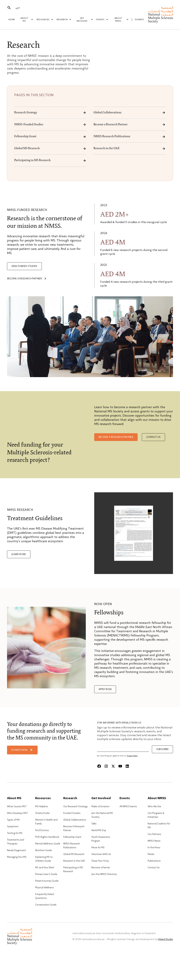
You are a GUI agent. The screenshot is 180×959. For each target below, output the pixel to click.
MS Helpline (41, 806)
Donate (139, 19)
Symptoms (12, 826)
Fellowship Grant (25, 136)
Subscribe (162, 749)
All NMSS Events (128, 806)
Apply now (105, 689)
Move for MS (98, 847)
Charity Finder (42, 813)
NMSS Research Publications (112, 136)
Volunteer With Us (101, 854)
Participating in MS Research (32, 160)
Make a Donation (100, 806)
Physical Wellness (44, 887)
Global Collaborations (107, 112)
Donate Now (19, 750)
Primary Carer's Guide (46, 874)
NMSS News (154, 840)
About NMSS (118, 19)
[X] (113, 766)
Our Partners (154, 834)
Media (151, 854)
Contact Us (154, 867)
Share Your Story (100, 860)
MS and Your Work (44, 867)
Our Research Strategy (75, 806)
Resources (43, 19)
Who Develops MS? (17, 813)
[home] (160, 14)
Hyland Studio (165, 939)
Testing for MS (14, 833)
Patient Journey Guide (47, 880)
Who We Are (154, 806)
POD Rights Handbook (47, 837)
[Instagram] (106, 766)
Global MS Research (27, 148)
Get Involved (82, 19)
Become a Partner (100, 867)
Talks (94, 823)
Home (11, 19)
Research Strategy (25, 112)
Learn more (18, 554)
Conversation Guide (45, 904)
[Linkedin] (127, 766)
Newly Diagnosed (16, 850)
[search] (9, 8)
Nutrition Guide (43, 850)
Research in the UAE (107, 148)
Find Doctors (42, 830)
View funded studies (24, 266)
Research (62, 19)
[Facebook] (99, 766)
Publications (154, 860)
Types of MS (13, 819)
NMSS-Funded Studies (28, 124)
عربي (17, 7)
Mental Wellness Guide (47, 843)
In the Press (154, 847)
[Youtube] (120, 766)
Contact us (153, 437)
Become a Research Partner (111, 124)
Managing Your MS (17, 857)
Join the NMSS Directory (104, 874)
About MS (24, 19)
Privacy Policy (132, 756)
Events (100, 19)
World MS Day (98, 830)
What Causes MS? (16, 806)
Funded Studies (72, 813)
